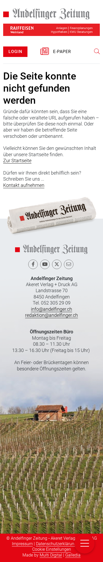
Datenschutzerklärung (56, 543)
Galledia (73, 555)
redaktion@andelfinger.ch (51, 315)
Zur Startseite (17, 160)
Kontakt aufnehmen (23, 185)
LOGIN (15, 51)
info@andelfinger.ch (51, 309)
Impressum (22, 543)
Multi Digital (51, 555)
